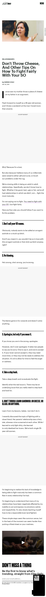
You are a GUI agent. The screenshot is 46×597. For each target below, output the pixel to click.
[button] (23, 542)
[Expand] (35, 576)
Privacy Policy (6, 583)
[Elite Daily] (6, 3)
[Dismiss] (42, 576)
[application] (23, 543)
